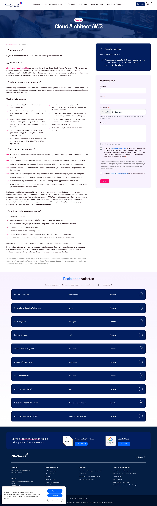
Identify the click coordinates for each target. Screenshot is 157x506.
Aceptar (55, 491)
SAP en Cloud (117, 476)
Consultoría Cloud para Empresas (90, 471)
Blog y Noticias (50, 474)
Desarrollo (82, 474)
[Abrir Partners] (76, 4)
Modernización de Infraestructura (124, 474)
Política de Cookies (73, 502)
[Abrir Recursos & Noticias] (124, 4)
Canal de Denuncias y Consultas (103, 502)
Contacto (48, 485)
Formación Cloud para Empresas (89, 476)
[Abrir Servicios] (42, 4)
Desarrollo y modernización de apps (125, 485)
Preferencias (55, 500)
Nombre (103, 86)
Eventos (48, 476)
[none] (149, 4)
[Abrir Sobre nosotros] (104, 4)
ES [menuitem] (148, 4)
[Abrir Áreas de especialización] (65, 4)
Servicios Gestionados (86, 479)
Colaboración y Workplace (122, 471)
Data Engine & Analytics (121, 482)
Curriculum (104, 107)
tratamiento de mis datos (119, 173)
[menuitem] (149, 4)
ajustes (6, 498)
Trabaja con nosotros (52, 482)
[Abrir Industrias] (88, 4)
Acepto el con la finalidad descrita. (125, 173)
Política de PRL (86, 502)
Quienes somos (50, 471)
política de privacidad (118, 148)
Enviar (104, 181)
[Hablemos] (145, 457)
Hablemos (139, 457)
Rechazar (55, 495)
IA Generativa (117, 479)
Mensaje (103, 123)
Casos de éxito (50, 479)
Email (102, 97)
